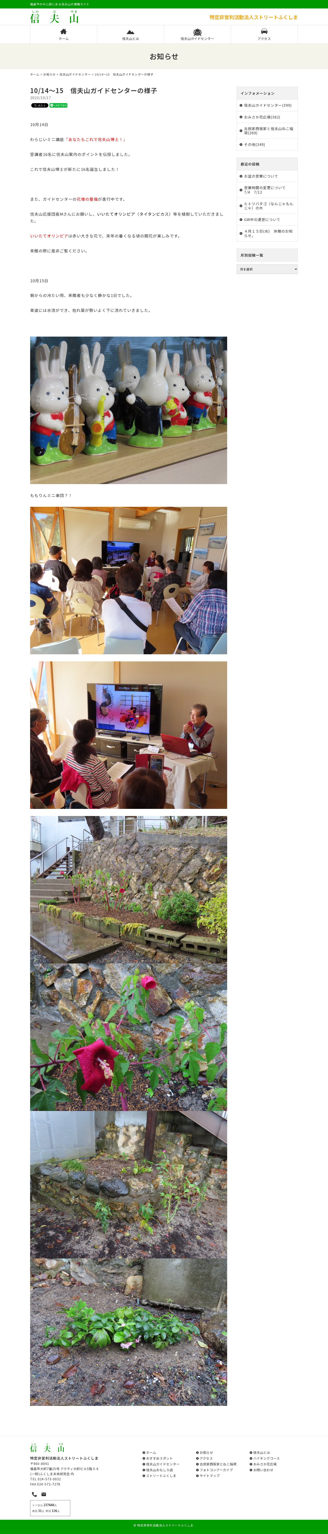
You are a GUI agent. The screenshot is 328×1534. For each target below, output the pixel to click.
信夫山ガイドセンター (197, 38)
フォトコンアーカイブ (216, 1469)
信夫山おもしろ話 (159, 1469)
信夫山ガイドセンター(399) (268, 105)
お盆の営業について (261, 176)
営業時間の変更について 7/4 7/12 (267, 189)
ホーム (64, 38)
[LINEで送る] (58, 105)
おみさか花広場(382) (262, 117)
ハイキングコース (266, 1458)
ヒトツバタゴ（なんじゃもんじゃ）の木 (268, 206)
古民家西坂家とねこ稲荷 (218, 1464)
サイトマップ (210, 1475)
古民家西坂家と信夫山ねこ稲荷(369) (268, 130)
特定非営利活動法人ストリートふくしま (165, 1525)
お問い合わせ (263, 1469)
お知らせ (49, 74)
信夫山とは (130, 38)
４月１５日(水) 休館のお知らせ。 (268, 233)
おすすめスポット (159, 1458)
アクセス (264, 38)
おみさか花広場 (265, 1464)
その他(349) (254, 144)
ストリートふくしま (161, 1475)
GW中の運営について (262, 219)
